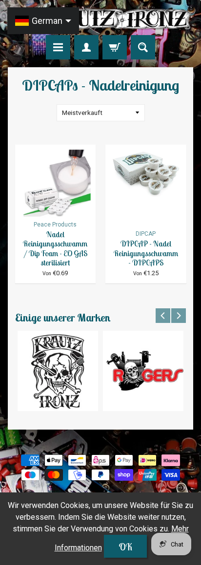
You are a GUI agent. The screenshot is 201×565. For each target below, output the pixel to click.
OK (125, 547)
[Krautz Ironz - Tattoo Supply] (100, 19)
